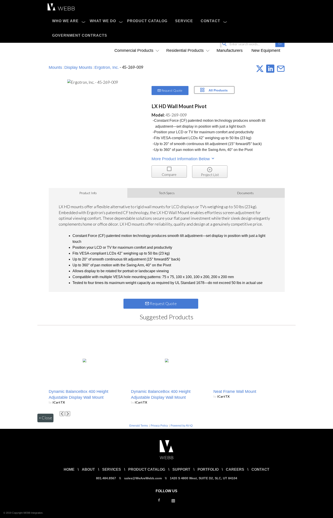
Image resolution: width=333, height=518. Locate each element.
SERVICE (184, 21)
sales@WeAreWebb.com (143, 478)
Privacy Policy (159, 425)
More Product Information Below (181, 159)
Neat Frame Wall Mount (234, 391)
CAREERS (235, 469)
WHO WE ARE (65, 21)
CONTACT (210, 21)
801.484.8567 (106, 478)
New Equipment (265, 50)
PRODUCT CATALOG (147, 21)
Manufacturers (230, 50)
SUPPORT (181, 469)
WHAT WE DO (103, 21)
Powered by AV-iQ (182, 425)
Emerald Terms (138, 425)
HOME (69, 469)
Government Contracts (79, 35)
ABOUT (88, 469)
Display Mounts (78, 67)
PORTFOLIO (208, 469)
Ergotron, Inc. (106, 67)
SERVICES (111, 469)
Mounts (55, 67)
